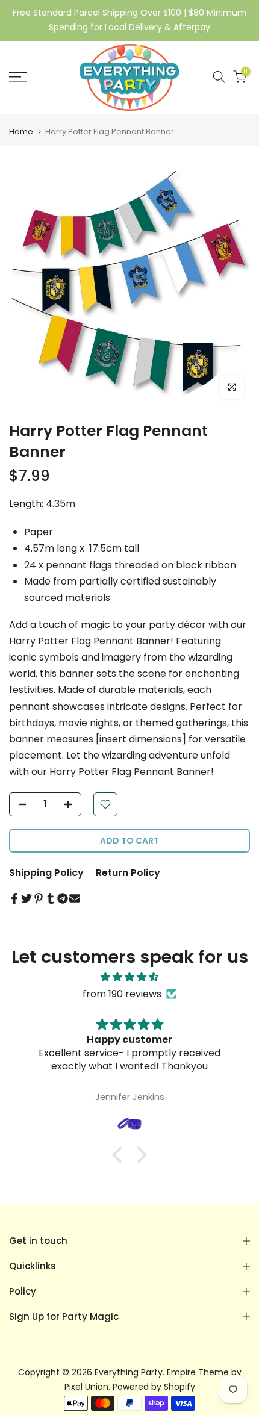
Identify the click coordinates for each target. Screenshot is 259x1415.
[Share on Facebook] (14, 898)
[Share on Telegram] (62, 898)
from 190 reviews (122, 994)
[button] (120, 1154)
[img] (129, 977)
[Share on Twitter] (26, 898)
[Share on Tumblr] (50, 898)
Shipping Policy (46, 873)
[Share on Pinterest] (38, 898)
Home (21, 131)
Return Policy (128, 873)
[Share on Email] (74, 898)
